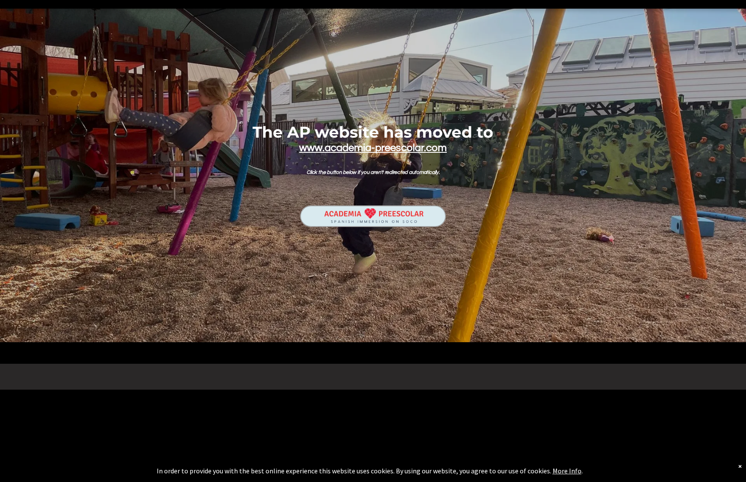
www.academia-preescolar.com (373, 147)
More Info (567, 470)
